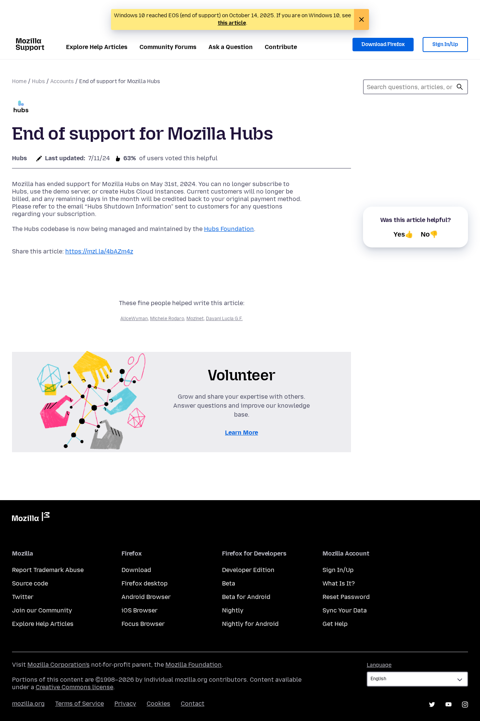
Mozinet (195, 318)
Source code (30, 583)
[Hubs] (21, 107)
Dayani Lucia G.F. (224, 318)
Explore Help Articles (97, 47)
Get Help (335, 623)
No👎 (429, 234)
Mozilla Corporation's (58, 664)
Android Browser (146, 596)
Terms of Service (79, 703)
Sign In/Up (445, 44)
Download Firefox (383, 44)
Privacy (125, 703)
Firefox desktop (145, 583)
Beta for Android (246, 596)
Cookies (158, 703)
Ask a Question (230, 47)
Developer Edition (248, 570)
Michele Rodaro (167, 318)
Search (460, 87)
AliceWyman (134, 318)
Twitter (22, 596)
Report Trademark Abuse (48, 570)
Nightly (232, 610)
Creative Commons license (74, 687)
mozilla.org (28, 703)
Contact (192, 703)
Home (19, 81)
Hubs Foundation (229, 228)
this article (232, 23)
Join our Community (42, 610)
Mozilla (31, 518)
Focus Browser (143, 623)
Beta (228, 583)
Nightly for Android (250, 623)
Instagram (465, 705)
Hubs (38, 81)
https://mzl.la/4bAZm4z (99, 251)
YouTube (449, 705)
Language (379, 665)
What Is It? (338, 583)
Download (136, 570)
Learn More (241, 432)
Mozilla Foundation (193, 664)
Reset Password (346, 596)
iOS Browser (140, 610)
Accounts (62, 81)
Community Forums (168, 47)
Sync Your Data (344, 610)
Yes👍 (403, 234)
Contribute (281, 47)
